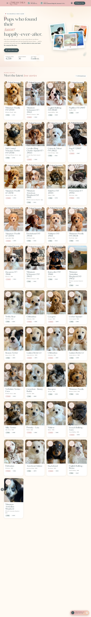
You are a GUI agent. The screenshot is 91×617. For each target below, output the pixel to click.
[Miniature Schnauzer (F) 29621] (35, 93)
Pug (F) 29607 (75, 148)
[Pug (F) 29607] (77, 134)
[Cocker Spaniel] (77, 302)
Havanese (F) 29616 (11, 273)
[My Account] (71, 3)
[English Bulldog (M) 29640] (56, 93)
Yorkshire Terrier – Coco (13, 390)
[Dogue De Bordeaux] (13, 532)
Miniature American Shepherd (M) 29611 (33, 194)
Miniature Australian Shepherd (9, 506)
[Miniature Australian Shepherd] (13, 490)
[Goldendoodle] (35, 532)
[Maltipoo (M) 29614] (56, 219)
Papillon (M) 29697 (77, 108)
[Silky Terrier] (13, 413)
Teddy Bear (10, 316)
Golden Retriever (34, 353)
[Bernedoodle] (56, 490)
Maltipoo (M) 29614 (53, 234)
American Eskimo (34, 466)
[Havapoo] (56, 375)
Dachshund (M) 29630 (33, 234)
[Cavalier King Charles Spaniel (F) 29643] (35, 134)
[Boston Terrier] (13, 338)
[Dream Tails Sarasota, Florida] (17, 3)
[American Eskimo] (35, 452)
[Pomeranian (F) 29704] (77, 176)
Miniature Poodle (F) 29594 (12, 234)
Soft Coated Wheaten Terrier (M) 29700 (12, 150)
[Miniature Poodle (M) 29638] (77, 219)
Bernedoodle (53, 504)
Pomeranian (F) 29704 (75, 192)
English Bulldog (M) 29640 (54, 109)
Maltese (51, 427)
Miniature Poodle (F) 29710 (12, 192)
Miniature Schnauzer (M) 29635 (33, 274)
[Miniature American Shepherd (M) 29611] (35, 176)
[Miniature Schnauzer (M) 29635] (35, 258)
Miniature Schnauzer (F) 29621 (33, 110)
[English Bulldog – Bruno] (77, 452)
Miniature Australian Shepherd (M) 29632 (75, 275)
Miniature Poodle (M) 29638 (76, 234)
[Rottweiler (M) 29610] (56, 258)
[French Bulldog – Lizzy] (77, 413)
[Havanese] (77, 532)
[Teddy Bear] (13, 302)
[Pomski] (13, 572)
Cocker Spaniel (75, 316)
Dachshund (53, 466)
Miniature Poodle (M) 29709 (12, 109)
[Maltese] (56, 413)
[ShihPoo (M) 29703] (56, 176)
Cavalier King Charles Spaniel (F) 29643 (35, 150)
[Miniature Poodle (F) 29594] (13, 219)
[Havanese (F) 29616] (13, 258)
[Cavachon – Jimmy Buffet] (35, 375)
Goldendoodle (33, 547)
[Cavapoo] (56, 302)
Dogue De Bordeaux (9, 548)
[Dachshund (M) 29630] (35, 219)
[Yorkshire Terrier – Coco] (13, 375)
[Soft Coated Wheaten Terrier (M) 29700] (13, 134)
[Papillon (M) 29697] (77, 93)
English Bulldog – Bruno (76, 467)
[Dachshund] (56, 452)
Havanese (73, 547)
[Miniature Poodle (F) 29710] (13, 176)
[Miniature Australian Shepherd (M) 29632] (77, 258)
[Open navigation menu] (7, 3)
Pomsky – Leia (33, 427)
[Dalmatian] (13, 452)
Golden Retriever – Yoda (56, 547)
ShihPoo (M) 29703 (53, 192)
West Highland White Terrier (33, 505)
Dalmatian (9, 466)
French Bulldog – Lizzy (76, 428)
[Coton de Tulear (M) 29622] (56, 134)
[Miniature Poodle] (77, 375)
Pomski (8, 586)
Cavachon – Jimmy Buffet (35, 390)
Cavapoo (52, 316)
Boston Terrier (11, 353)
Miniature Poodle (76, 389)
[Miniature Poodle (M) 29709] (13, 93)
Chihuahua (31, 316)
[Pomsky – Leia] (35, 413)
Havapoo (52, 389)
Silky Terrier (10, 427)
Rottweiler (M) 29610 (54, 273)
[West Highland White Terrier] (35, 490)
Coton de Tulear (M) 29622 (55, 149)
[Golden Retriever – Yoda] (56, 532)
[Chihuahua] (35, 302)
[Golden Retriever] (35, 338)
